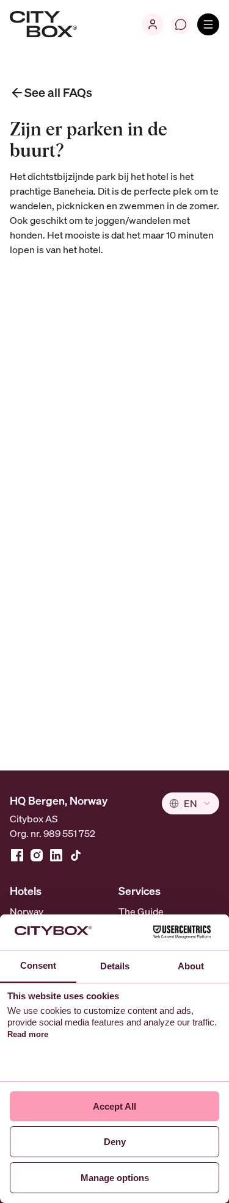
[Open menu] (208, 24)
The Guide (141, 911)
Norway (26, 911)
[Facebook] (17, 855)
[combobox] (190, 803)
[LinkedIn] (56, 855)
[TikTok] (75, 855)
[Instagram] (36, 855)
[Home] (43, 24)
